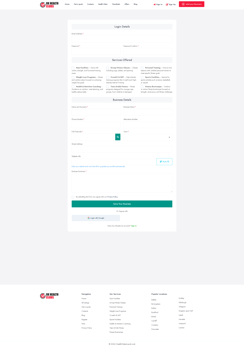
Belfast (153, 300)
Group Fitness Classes (118, 302)
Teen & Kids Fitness (117, 328)
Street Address (77, 144)
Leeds (181, 315)
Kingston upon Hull (186, 311)
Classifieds (116, 4)
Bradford (154, 312)
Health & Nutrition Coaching (120, 323)
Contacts (90, 4)
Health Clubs (103, 4)
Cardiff (154, 321)
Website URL (76, 156)
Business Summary (78, 171)
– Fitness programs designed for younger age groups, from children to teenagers (120, 89)
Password (75, 46)
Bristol (153, 316)
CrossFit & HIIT (115, 315)
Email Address (77, 33)
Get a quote (78, 4)
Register (84, 319)
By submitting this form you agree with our (96, 197)
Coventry (154, 325)
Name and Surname (79, 107)
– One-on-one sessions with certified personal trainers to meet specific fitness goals (156, 70)
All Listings (85, 302)
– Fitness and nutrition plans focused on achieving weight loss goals (87, 80)
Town (126, 131)
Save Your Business (122, 203)
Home (67, 4)
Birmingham (155, 304)
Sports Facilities (115, 319)
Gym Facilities (115, 298)
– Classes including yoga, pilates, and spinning (122, 69)
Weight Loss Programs (118, 311)
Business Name (129, 107)
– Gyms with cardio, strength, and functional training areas (86, 70)
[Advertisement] (122, 250)
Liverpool (182, 323)
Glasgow (182, 306)
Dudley (181, 298)
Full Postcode (77, 131)
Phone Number (77, 119)
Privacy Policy (112, 197)
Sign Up (172, 4)
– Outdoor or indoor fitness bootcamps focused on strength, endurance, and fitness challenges (156, 89)
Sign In (159, 4)
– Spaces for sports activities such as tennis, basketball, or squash (155, 80)
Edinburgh (182, 302)
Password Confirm (130, 46)
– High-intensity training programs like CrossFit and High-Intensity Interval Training (121, 80)
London (181, 327)
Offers (127, 4)
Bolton (153, 308)
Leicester (182, 319)
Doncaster (155, 329)
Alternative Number (131, 119)
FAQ (83, 323)
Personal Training (116, 307)
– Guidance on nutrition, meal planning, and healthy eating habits (87, 89)
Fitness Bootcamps (116, 332)
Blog (135, 4)
